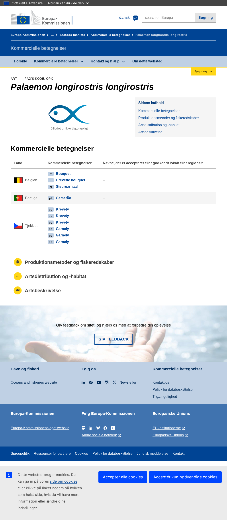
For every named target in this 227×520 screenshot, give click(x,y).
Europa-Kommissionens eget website (40, 428)
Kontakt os (161, 382)
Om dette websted (147, 61)
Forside (20, 61)
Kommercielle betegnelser (110, 35)
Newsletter (127, 382)
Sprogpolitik (20, 453)
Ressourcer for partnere (52, 453)
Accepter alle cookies (123, 477)
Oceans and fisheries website (34, 382)
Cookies (81, 453)
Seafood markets (72, 35)
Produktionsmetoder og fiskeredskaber (168, 118)
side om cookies (63, 481)
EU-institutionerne (167, 428)
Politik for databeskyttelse (173, 389)
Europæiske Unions (168, 435)
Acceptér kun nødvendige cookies (185, 477)
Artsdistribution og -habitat (158, 125)
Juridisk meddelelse (152, 453)
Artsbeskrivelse (150, 132)
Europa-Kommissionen (28, 35)
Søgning (205, 17)
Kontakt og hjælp (105, 61)
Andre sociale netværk (99, 435)
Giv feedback (113, 339)
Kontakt (178, 453)
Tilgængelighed (165, 396)
